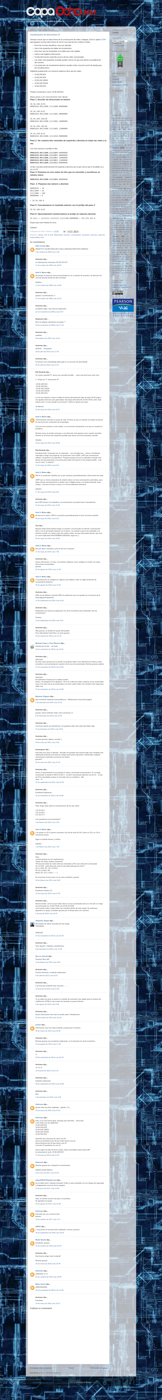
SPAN (130, 245)
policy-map (126, 225)
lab (119, 204)
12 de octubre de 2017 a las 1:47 (47, 1219)
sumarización (76, 235)
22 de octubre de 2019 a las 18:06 (48, 1277)
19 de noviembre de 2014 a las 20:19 (49, 1057)
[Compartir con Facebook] (75, 231)
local (123, 209)
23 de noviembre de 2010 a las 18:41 (49, 649)
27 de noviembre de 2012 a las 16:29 (49, 936)
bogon (127, 131)
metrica (114, 211)
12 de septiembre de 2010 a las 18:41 (49, 600)
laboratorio (126, 204)
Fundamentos (117, 188)
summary (93, 235)
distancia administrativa (122, 170)
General (129, 188)
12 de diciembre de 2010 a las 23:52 (49, 729)
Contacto (115, 79)
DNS (113, 173)
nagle (116, 216)
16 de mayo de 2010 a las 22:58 (47, 443)
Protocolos (125, 229)
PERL (127, 223)
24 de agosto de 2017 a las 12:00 (48, 1204)
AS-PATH (127, 120)
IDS (128, 193)
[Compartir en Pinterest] (77, 231)
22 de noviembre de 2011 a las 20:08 (49, 796)
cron (122, 166)
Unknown (39, 1104)
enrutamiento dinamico (122, 177)
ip (48, 235)
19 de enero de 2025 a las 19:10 (47, 1303)
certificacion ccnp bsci (122, 142)
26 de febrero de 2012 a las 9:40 (47, 880)
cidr (45, 235)
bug (127, 134)
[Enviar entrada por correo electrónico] (64, 231)
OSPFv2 (121, 221)
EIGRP (121, 173)
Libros (117, 209)
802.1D (114, 120)
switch (127, 254)
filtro (122, 182)
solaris (124, 245)
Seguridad (116, 241)
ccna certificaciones (122, 138)
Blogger (89, 1382)
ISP (128, 202)
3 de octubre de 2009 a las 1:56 (47, 252)
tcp (116, 259)
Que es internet (41, 956)
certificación (128, 140)
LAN (125, 206)
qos (118, 232)
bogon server (116, 134)
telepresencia (116, 263)
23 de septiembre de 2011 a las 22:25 (49, 782)
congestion (115, 166)
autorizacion (126, 125)
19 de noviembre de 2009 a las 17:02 (49, 325)
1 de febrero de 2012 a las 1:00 (47, 822)
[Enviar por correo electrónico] (68, 231)
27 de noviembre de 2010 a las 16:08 (49, 689)
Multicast (115, 213)
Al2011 (38, 1226)
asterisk (114, 122)
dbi (125, 168)
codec (128, 157)
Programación (125, 227)
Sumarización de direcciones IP (45, 34)
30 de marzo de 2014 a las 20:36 (47, 1031)
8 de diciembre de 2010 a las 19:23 (48, 716)
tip (120, 266)
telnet (127, 263)
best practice (125, 127)
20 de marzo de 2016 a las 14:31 (47, 1110)
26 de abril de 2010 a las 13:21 (47, 365)
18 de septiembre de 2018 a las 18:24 (49, 1233)
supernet (101, 235)
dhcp (130, 168)
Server (114, 243)
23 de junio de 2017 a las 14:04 (47, 1188)
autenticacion (116, 125)
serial (127, 241)
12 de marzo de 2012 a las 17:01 (47, 893)
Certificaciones (117, 145)
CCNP (114, 140)
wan (122, 272)
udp (131, 268)
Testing (114, 266)
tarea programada (127, 257)
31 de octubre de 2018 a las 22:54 (48, 1246)
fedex (116, 182)
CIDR (103, 40)
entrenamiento (120, 179)
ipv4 (51, 235)
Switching (115, 257)
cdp (121, 140)
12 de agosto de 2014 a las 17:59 (48, 1044)
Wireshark (129, 272)
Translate (120, 46)
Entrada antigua (99, 1368)
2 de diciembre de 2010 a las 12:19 (48, 702)
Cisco (115, 147)
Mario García (40, 1284)
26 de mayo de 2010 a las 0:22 (47, 518)
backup (114, 127)
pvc (113, 232)
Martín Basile (40, 1240)
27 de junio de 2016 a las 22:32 (47, 1155)
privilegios (115, 227)
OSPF (114, 220)
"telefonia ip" (126, 118)
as (120, 120)
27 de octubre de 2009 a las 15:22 (48, 298)
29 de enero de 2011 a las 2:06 (47, 742)
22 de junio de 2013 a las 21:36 (47, 989)
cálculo (40, 235)
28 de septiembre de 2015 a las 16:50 (49, 1084)
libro (131, 206)
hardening (122, 190)
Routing (115, 236)
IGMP (114, 195)
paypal (118, 223)
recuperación (126, 232)
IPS (113, 202)
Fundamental (116, 186)
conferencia (115, 164)
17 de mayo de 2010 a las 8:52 (47, 492)
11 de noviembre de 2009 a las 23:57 (49, 312)
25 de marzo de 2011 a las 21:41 (47, 762)
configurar (125, 164)
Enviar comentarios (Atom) (51, 1373)
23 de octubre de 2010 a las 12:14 (48, 636)
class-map (115, 157)
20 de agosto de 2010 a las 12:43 (48, 569)
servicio (121, 243)
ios (123, 200)
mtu (129, 211)
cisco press (126, 155)
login (128, 209)
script (127, 239)
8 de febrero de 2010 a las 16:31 (47, 338)
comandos (115, 159)
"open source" (116, 118)
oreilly (128, 218)
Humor (122, 193)
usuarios (117, 270)
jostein (38, 1025)
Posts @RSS (117, 82)
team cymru (125, 259)
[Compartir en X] (73, 231)
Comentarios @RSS (119, 85)
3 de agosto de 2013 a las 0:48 (47, 1004)
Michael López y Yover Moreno (47, 643)
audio (125, 122)
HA (116, 190)
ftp (127, 184)
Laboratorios (116, 206)
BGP (114, 129)
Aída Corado (40, 246)
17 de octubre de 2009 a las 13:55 (48, 285)
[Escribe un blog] (70, 231)
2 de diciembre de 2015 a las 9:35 (48, 1097)
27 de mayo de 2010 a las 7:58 (47, 552)
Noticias (119, 218)
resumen (66, 235)
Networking (58, 235)
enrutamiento (125, 175)
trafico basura (116, 268)
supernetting (34, 237)
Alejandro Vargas (42, 921)
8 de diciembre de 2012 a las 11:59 (48, 949)
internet (117, 200)
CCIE (122, 136)
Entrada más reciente (41, 1368)
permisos (115, 225)
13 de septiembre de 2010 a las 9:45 (49, 620)
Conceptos (125, 161)
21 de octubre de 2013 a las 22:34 (48, 1017)
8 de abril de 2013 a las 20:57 (46, 975)
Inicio (71, 1368)
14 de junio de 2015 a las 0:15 (46, 1071)
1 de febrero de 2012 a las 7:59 (47, 847)
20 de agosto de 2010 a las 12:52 (48, 585)
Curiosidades (116, 168)
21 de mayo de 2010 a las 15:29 (47, 505)
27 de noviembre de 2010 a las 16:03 (49, 667)
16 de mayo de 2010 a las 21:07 (47, 409)
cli (122, 157)
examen (129, 179)
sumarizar (85, 235)
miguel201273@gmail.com (46, 1180)
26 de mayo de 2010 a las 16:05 (47, 538)
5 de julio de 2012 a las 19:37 (46, 913)
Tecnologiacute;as (119, 261)
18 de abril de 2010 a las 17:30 (47, 352)
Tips (126, 266)
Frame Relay (116, 184)
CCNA (130, 136)
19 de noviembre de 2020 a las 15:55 (49, 1290)
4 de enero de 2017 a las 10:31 (47, 1173)
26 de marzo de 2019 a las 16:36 (47, 1264)
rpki (127, 236)
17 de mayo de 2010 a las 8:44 (47, 465)
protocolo (115, 229)
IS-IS (123, 202)
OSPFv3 (129, 220)
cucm (128, 166)
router (126, 234)
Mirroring (122, 211)
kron (113, 204)
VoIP (116, 272)
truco (125, 268)
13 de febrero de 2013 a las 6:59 (47, 962)
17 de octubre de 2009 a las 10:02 (48, 265)
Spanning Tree (122, 248)
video (124, 270)
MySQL (130, 213)
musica (123, 213)
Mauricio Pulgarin (42, 696)
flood (128, 182)
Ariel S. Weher (41, 272)
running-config (116, 239)
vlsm (42, 237)
